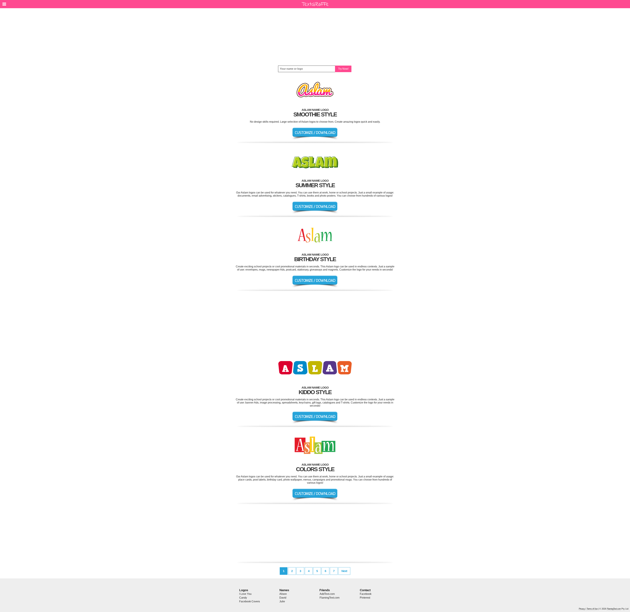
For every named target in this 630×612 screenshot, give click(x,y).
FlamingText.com (329, 597)
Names (284, 590)
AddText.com (327, 593)
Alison (283, 593)
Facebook (365, 593)
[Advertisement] (315, 37)
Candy (243, 597)
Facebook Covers (249, 601)
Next (344, 571)
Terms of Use (592, 609)
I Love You (245, 593)
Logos (243, 590)
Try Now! (343, 68)
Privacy (582, 609)
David (282, 597)
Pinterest (365, 597)
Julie (282, 601)
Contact (365, 590)
